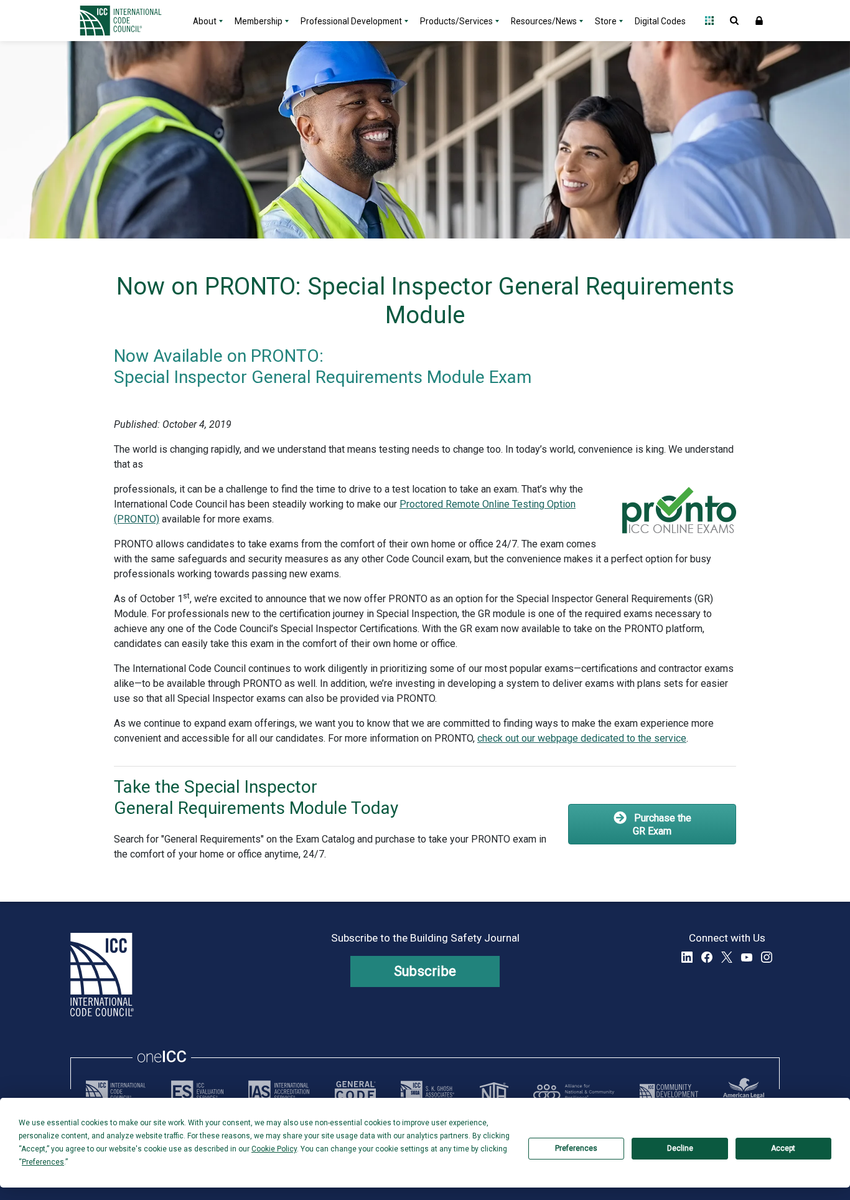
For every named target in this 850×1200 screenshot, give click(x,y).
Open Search (734, 20)
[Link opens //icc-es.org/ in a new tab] (197, 1091)
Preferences (576, 1148)
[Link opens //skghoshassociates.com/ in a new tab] (427, 1091)
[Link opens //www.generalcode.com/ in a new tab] (355, 1091)
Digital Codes (660, 21)
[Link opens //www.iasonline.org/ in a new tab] (278, 1091)
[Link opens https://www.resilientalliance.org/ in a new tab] (573, 1091)
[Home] (128, 20)
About (205, 21)
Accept (783, 1148)
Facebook (706, 957)
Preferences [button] (43, 1162)
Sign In (759, 20)
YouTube (746, 957)
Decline (680, 1148)
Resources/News (544, 21)
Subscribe (425, 971)
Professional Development (351, 21)
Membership (259, 21)
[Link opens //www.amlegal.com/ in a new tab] (743, 1091)
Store (606, 21)
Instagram (766, 957)
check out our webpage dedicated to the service (581, 738)
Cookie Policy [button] (274, 1149)
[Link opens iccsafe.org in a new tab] (116, 1091)
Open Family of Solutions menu (709, 20)
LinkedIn (687, 957)
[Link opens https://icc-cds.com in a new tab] (669, 1091)
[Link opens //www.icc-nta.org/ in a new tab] (494, 1091)
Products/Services (456, 21)
